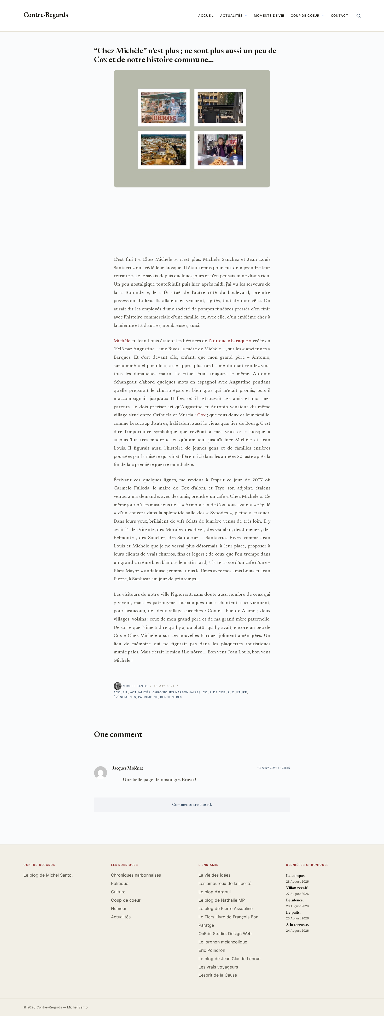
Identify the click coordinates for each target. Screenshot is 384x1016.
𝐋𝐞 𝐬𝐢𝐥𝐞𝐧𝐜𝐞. (295, 900)
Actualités (231, 15)
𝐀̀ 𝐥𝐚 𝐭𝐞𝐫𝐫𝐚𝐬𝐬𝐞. (297, 925)
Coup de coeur (305, 15)
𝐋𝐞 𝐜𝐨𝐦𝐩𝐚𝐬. (296, 876)
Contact (339, 15)
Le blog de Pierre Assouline (226, 908)
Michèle (122, 341)
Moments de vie (269, 15)
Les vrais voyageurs (218, 967)
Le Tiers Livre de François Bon (228, 916)
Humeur (118, 908)
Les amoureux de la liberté (225, 883)
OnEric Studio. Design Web (225, 933)
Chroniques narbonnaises (177, 692)
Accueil (206, 15)
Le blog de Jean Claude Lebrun (229, 958)
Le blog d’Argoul (215, 891)
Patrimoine (148, 697)
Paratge (206, 925)
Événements (125, 697)
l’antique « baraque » (230, 341)
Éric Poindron (212, 950)
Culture (239, 692)
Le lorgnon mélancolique (223, 941)
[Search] (358, 16)
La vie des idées (214, 875)
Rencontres (171, 697)
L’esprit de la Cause (218, 975)
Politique (119, 883)
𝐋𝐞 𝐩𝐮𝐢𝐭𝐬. (293, 913)
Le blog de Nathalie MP (222, 900)
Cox (202, 415)
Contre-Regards (46, 15)
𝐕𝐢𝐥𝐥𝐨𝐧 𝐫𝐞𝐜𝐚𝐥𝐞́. (297, 888)
